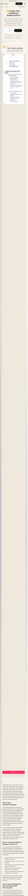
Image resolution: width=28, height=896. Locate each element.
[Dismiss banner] (26, 1)
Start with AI (12, 772)
